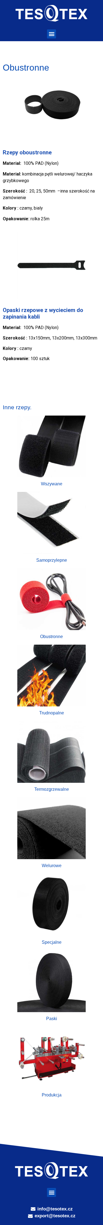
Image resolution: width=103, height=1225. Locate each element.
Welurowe (52, 865)
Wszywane (51, 483)
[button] (51, 33)
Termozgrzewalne (51, 789)
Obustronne (51, 636)
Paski (51, 1018)
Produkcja (52, 1095)
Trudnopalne (51, 713)
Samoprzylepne (51, 560)
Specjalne (52, 942)
